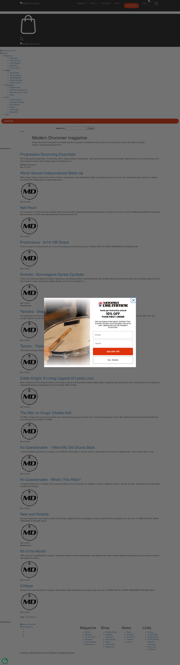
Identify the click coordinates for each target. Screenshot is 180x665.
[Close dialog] (134, 300)
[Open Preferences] (5, 661)
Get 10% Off (113, 351)
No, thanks (113, 360)
